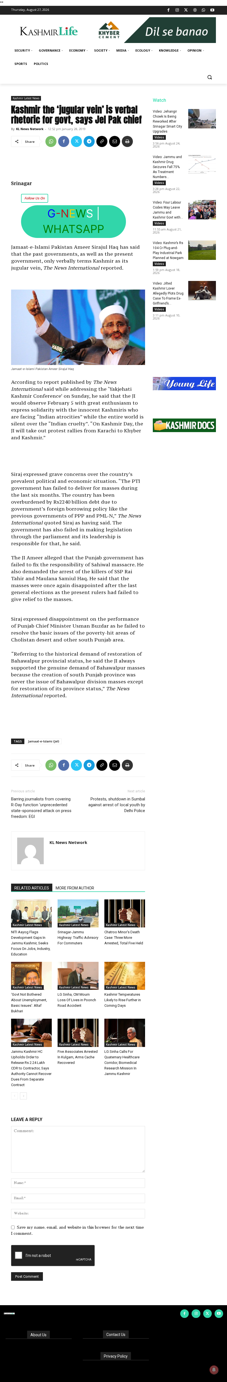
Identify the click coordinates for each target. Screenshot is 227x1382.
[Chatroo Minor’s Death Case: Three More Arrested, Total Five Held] (124, 913)
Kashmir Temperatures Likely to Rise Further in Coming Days (122, 1000)
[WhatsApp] (203, 10)
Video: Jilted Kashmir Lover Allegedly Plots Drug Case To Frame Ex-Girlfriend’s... (168, 293)
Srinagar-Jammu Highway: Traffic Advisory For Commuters (78, 937)
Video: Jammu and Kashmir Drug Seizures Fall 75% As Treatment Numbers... (167, 167)
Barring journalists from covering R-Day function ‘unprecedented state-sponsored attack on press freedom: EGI (41, 808)
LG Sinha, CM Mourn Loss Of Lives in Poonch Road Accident (77, 1000)
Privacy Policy (116, 1356)
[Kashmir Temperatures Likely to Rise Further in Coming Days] (124, 976)
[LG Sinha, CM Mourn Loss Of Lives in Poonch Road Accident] (78, 976)
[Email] (114, 141)
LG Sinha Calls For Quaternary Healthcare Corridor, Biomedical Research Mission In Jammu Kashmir (122, 1062)
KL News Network (29, 129)
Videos (159, 137)
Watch (159, 100)
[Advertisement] (78, 165)
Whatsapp (73, 229)
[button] (209, 77)
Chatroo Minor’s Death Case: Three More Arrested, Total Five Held (123, 937)
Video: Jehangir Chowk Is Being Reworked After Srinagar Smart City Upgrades (167, 121)
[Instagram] (177, 10)
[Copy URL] (101, 141)
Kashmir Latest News (26, 98)
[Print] (127, 141)
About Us (38, 1335)
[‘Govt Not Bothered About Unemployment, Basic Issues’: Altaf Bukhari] (31, 976)
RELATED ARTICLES (31, 888)
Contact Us (115, 1334)
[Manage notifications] (214, 1369)
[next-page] (23, 1095)
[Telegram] (89, 141)
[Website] (194, 10)
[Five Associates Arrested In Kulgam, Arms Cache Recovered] (78, 1033)
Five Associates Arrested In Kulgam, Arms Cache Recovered (78, 1057)
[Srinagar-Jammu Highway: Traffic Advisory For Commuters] (78, 913)
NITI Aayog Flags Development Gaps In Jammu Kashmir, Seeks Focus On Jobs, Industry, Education (30, 943)
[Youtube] (212, 10)
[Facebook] (168, 10)
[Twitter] (186, 10)
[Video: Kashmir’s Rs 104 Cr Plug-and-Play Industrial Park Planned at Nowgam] (202, 250)
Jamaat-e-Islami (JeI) (43, 741)
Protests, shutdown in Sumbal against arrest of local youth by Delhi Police (116, 805)
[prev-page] (14, 1095)
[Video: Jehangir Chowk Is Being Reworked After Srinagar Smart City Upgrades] (202, 118)
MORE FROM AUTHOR (75, 888)
